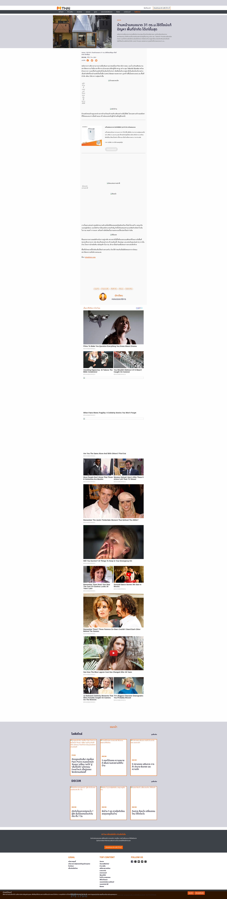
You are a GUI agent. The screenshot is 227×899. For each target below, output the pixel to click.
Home (83, 53)
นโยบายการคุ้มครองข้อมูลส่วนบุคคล (79, 864)
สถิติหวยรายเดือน (105, 868)
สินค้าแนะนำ (147, 8)
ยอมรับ (191, 893)
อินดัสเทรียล (129, 289)
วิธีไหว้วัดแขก (104, 880)
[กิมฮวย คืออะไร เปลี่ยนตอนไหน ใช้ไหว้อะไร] (144, 795)
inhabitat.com (90, 257)
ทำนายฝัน (70, 12)
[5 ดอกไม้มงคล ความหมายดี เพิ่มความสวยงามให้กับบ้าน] (113, 746)
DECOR (119, 20)
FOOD (74, 755)
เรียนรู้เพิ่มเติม (200, 893)
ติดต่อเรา (71, 866)
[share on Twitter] (92, 60)
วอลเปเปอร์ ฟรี (104, 884)
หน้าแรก (61, 12)
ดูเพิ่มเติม (154, 734)
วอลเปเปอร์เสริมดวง (106, 12)
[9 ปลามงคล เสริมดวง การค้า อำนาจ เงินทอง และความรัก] (144, 748)
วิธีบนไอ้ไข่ (103, 875)
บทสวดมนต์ (127, 12)
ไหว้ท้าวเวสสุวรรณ (105, 877)
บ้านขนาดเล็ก (104, 289)
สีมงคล (102, 886)
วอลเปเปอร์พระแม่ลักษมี (107, 882)
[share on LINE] (96, 60)
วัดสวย (118, 12)
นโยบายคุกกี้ (72, 861)
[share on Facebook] (88, 60)
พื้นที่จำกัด (114, 289)
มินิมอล (121, 289)
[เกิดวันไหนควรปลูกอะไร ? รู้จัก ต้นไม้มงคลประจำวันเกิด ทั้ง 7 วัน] (83, 795)
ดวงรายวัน (103, 871)
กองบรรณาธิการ (119, 299)
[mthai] (63, 8)
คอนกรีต (96, 289)
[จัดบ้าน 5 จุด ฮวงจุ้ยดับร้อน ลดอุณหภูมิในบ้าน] (113, 795)
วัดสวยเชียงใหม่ (104, 864)
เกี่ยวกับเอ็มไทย (73, 868)
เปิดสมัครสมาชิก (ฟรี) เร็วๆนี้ (113, 847)
